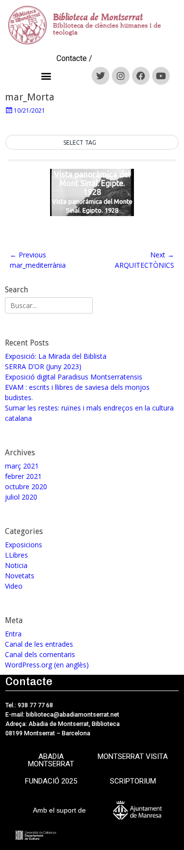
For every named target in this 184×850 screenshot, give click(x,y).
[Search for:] (49, 305)
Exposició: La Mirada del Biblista (55, 356)
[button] (46, 75)
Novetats (19, 575)
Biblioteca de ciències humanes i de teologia (107, 29)
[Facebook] (141, 76)
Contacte (71, 58)
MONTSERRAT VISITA (133, 756)
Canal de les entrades (39, 644)
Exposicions (23, 544)
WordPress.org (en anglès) (47, 664)
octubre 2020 (26, 486)
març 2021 (22, 466)
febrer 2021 (23, 476)
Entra (13, 633)
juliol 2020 (21, 497)
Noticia (16, 565)
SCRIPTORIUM (133, 781)
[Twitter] (100, 76)
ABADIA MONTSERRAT (51, 760)
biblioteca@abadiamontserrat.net (72, 714)
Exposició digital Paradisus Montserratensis (73, 376)
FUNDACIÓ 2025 (51, 781)
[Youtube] (161, 76)
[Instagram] (121, 76)
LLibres (16, 555)
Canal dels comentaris (40, 654)
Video (14, 586)
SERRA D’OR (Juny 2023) (43, 366)
